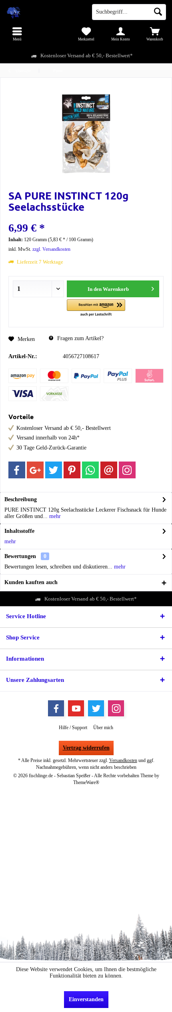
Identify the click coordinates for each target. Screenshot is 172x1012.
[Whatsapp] (90, 470)
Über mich (103, 727)
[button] (96, 308)
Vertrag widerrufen (86, 748)
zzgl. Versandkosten (51, 249)
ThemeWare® (86, 782)
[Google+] (35, 470)
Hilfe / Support (73, 727)
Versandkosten (123, 760)
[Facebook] (16, 470)
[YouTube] (76, 708)
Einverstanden (86, 999)
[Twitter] (53, 470)
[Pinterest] (72, 470)
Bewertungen (20, 556)
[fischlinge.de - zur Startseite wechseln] (43, 12)
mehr (54, 516)
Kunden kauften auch (31, 582)
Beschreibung (20, 499)
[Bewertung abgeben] (86, 217)
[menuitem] (17, 34)
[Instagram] (127, 470)
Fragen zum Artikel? (80, 338)
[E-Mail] (108, 470)
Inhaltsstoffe (19, 531)
